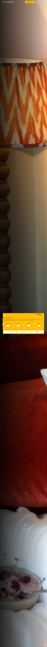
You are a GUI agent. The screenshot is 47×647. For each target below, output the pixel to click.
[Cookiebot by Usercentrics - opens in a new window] (37, 314)
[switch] (18, 325)
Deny (10, 331)
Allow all (37, 331)
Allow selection (23, 331)
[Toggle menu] (44, 2)
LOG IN (38, 2)
